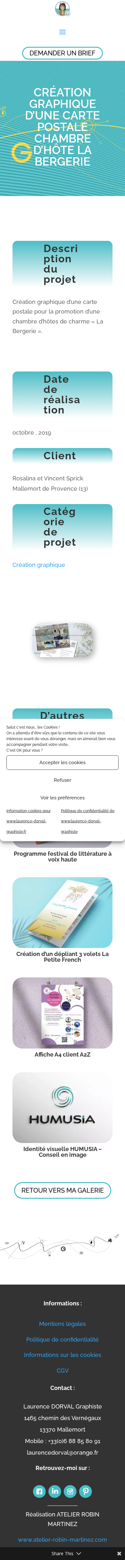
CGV (63, 1370)
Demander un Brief (62, 53)
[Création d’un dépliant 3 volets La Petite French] (63, 912)
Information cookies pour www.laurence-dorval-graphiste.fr (28, 821)
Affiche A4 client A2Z (62, 1054)
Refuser (62, 780)
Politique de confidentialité (62, 1339)
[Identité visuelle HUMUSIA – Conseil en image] (63, 1107)
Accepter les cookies (62, 762)
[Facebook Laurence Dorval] (39, 1497)
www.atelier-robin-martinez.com (62, 1539)
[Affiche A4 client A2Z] (63, 1013)
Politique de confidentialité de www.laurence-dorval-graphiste (87, 821)
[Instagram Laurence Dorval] (70, 1497)
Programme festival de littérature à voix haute (63, 856)
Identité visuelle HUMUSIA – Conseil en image (62, 1152)
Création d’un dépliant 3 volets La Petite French (62, 957)
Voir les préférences (62, 798)
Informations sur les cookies (62, 1355)
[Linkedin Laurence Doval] (55, 1497)
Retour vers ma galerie (62, 1190)
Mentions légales (62, 1323)
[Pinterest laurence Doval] (85, 1497)
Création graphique (39, 564)
